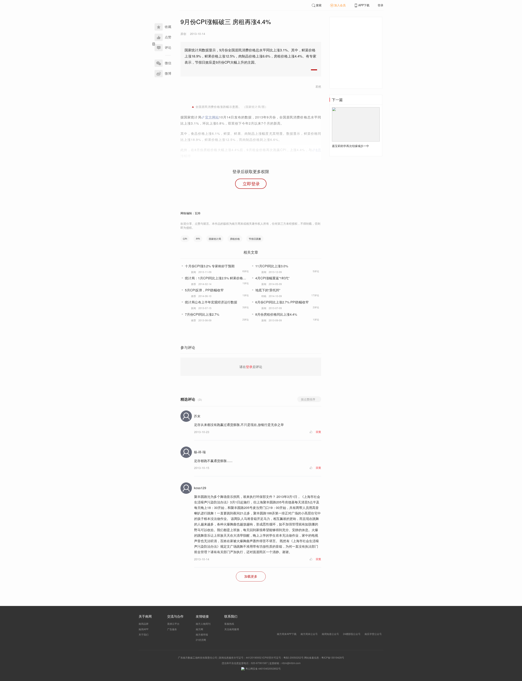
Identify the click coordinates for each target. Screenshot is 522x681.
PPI (198, 238)
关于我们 (143, 634)
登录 (380, 5)
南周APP (143, 629)
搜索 (319, 5)
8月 (318, 149)
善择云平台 (173, 623)
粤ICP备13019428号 (332, 657)
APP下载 (363, 5)
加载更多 (250, 576)
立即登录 (251, 183)
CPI (185, 238)
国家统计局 (215, 238)
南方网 (199, 629)
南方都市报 (202, 634)
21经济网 (201, 639)
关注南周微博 (231, 629)
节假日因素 (255, 238)
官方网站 (212, 117)
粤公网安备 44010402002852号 (263, 668)
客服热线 (229, 623)
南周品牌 (143, 623)
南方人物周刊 (203, 623)
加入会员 (340, 5)
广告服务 (172, 629)
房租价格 (235, 238)
